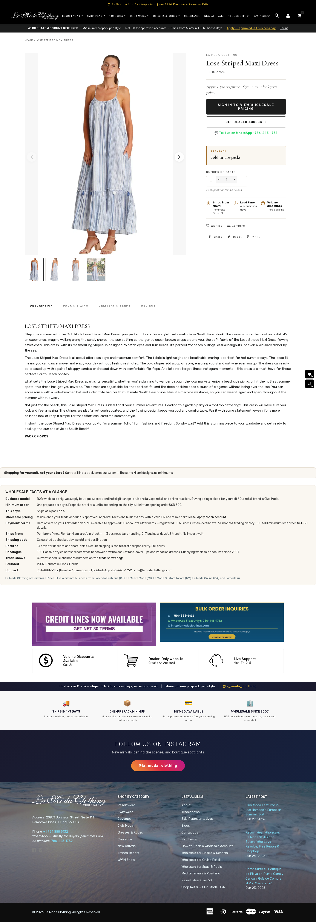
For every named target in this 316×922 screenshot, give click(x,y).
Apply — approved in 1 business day (251, 28)
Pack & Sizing (75, 305)
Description (41, 305)
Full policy (158, 546)
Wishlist (216, 225)
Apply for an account (211, 517)
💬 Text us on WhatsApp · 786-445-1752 (246, 133)
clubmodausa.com (103, 473)
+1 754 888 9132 (55, 832)
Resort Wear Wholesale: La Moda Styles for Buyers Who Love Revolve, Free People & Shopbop (262, 842)
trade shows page (111, 558)
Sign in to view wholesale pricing (246, 107)
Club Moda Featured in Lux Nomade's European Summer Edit (263, 810)
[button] (179, 157)
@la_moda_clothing (240, 686)
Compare (238, 225)
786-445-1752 (121, 570)
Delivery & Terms (115, 305)
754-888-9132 (47, 570)
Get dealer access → (246, 122)
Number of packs (221, 172)
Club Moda (271, 499)
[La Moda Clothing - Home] (34, 16)
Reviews (148, 305)
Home (29, 40)
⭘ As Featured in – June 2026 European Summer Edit (158, 4)
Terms (284, 28)
